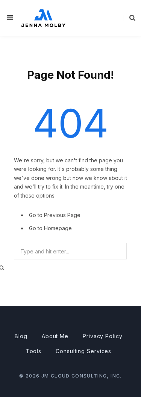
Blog (21, 336)
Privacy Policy (103, 336)
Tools (34, 351)
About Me (55, 336)
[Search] (129, 18)
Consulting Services (83, 351)
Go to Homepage (50, 228)
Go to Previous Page (54, 215)
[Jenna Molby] (43, 18)
